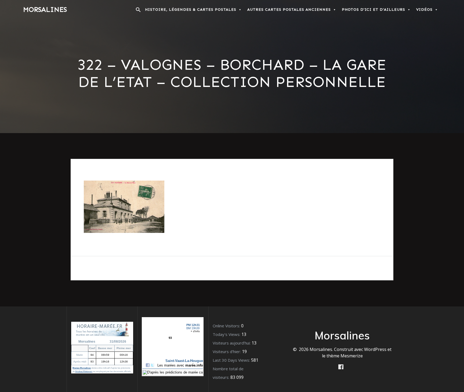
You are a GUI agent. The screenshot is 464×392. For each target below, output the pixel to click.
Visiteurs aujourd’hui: (232, 343)
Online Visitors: (227, 325)
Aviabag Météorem (83, 371)
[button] (138, 11)
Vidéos (424, 9)
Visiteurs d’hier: (227, 351)
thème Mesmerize (345, 356)
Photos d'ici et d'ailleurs (373, 9)
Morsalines (45, 9)
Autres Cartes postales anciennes (289, 9)
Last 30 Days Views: (232, 360)
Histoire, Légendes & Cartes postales (190, 9)
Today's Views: (227, 334)
